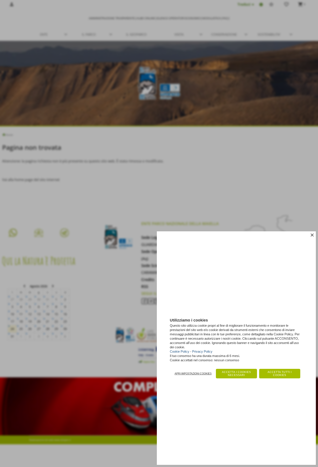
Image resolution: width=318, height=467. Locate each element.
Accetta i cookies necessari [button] (236, 374)
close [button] (312, 235)
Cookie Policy (179, 351)
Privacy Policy (202, 351)
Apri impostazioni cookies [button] (193, 373)
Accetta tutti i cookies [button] (280, 374)
